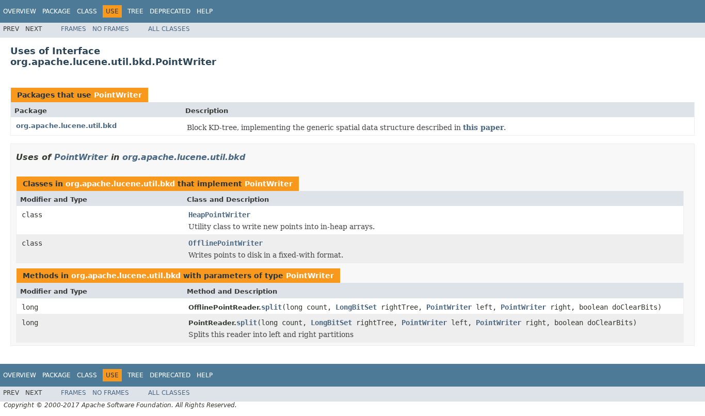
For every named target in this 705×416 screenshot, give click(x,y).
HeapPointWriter (219, 215)
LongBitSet (356, 307)
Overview (19, 11)
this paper (483, 127)
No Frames (110, 29)
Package (56, 11)
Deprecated (170, 11)
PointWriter (118, 95)
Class (87, 11)
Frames (73, 29)
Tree (135, 11)
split (271, 307)
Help (205, 11)
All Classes (169, 29)
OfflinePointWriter (225, 243)
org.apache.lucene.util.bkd (66, 126)
